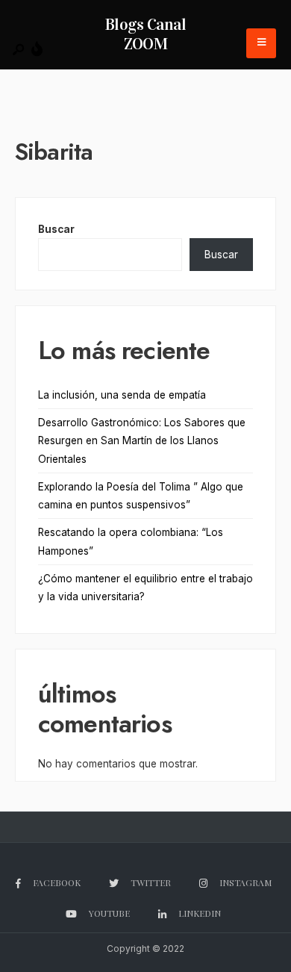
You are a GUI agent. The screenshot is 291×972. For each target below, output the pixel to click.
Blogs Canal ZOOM (145, 34)
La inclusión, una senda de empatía (122, 395)
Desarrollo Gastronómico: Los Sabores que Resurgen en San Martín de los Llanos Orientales (141, 441)
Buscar (56, 229)
